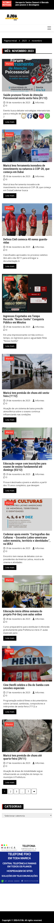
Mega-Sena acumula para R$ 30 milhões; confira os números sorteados (33, 3)
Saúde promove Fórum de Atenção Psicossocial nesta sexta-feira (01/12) (25, 96)
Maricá (9, 63)
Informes (39, 102)
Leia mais (9, 121)
